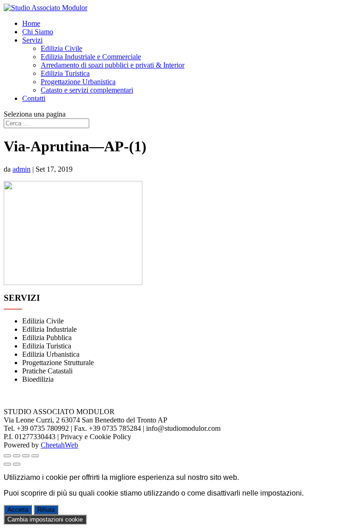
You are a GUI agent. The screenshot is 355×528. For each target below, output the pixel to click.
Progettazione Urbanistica (78, 82)
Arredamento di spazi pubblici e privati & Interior (112, 65)
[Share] (16, 455)
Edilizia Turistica (65, 73)
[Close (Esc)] (7, 455)
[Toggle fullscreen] (26, 455)
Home (31, 23)
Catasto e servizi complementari (87, 90)
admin (21, 169)
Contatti (33, 98)
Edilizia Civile (61, 48)
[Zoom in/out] (35, 455)
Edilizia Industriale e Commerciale (91, 57)
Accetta (17, 509)
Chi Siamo (37, 32)
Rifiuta (46, 509)
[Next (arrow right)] (16, 464)
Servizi (32, 40)
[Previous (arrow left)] (7, 464)
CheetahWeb (59, 445)
